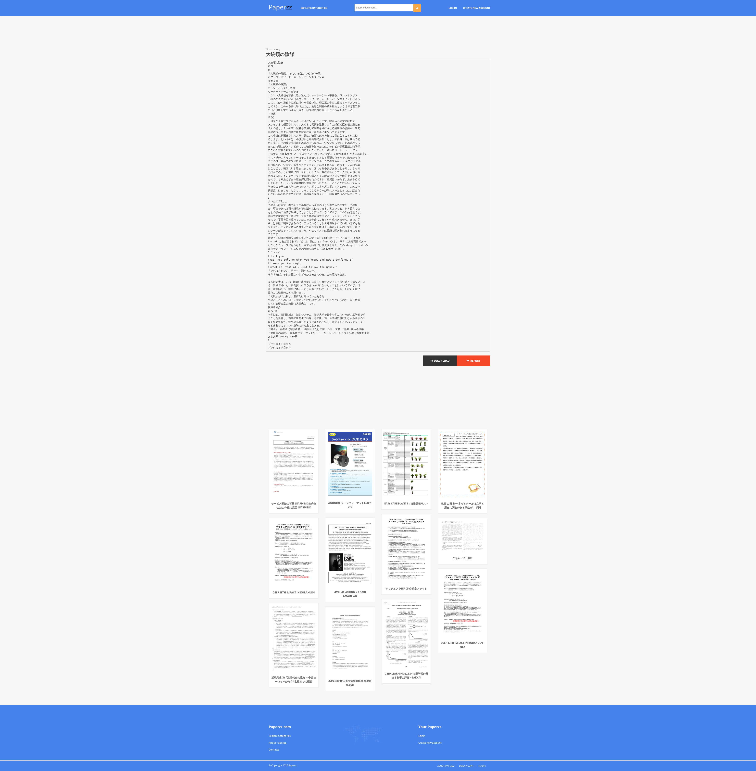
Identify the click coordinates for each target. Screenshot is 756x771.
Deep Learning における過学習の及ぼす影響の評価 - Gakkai (406, 675)
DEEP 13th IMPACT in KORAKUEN (294, 592)
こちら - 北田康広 (462, 558)
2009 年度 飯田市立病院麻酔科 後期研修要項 (350, 683)
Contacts (274, 749)
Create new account (430, 742)
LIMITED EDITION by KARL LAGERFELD (350, 594)
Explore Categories (280, 736)
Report (474, 361)
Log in (421, 736)
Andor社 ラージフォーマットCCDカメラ (350, 505)
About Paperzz (277, 742)
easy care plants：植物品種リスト (406, 503)
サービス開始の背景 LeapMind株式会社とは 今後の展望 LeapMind (293, 505)
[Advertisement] (378, 32)
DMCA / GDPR (466, 765)
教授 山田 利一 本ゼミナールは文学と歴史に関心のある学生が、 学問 (462, 505)
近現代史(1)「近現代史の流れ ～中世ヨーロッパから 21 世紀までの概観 (293, 679)
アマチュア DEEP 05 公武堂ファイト (406, 588)
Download (441, 361)
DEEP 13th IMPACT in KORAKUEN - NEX (462, 645)
